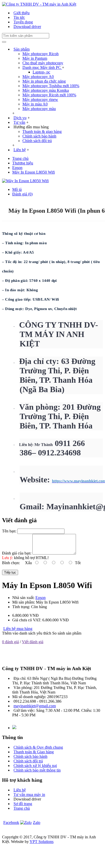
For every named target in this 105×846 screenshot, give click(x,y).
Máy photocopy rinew (40, 99)
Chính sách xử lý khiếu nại (35, 765)
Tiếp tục (10, 572)
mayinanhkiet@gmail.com (35, 706)
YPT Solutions (42, 841)
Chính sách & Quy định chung (38, 747)
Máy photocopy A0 (38, 76)
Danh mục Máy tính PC (42, 67)
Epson (40, 597)
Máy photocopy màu (39, 108)
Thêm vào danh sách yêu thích (26, 633)
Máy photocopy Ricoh (40, 54)
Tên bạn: (9, 531)
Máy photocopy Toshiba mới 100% (50, 86)
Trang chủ (22, 808)
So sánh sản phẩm (66, 633)
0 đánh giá (10, 642)
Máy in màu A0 (35, 104)
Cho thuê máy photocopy (42, 63)
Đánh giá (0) (22, 194)
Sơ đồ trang (23, 804)
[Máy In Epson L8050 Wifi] (25, 181)
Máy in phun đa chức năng (44, 81)
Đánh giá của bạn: (16, 553)
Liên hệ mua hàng (17, 628)
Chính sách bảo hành (39, 136)
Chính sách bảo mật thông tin (37, 770)
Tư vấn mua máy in (29, 794)
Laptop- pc (41, 72)
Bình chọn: (11, 563)
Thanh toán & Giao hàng (34, 752)
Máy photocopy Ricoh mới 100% (49, 95)
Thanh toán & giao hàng (42, 131)
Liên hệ (20, 790)
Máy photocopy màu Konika (45, 90)
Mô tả (17, 189)
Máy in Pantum (34, 58)
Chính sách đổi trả (37, 141)
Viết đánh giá (32, 642)
